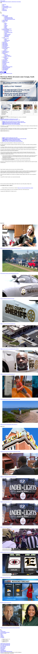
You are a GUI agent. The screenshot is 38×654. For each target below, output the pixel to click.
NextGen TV (4, 64)
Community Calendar (10, 1)
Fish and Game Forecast (8, 30)
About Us (15, 1)
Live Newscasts (2, 631)
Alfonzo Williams (5, 20)
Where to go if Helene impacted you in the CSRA (11, 140)
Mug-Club (6, 54)
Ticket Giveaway (7, 55)
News (3, 5)
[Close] (1, 13)
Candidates (6, 16)
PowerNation (4, 63)
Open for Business (5, 45)
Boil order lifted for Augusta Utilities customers (11, 123)
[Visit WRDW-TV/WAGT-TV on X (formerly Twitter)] (2, 72)
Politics (5, 27)
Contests (3, 53)
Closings (5, 33)
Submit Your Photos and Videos (7, 66)
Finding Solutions (5, 43)
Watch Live (4, 4)
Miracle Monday (5, 44)
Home (3, 14)
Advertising (19, 1)
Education (6, 25)
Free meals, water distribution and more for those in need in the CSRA (14, 138)
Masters (5, 39)
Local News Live (5, 60)
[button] (7, 15)
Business (5, 23)
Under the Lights (7, 40)
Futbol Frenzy (6, 38)
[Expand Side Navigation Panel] (1, 2)
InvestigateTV (4, 61)
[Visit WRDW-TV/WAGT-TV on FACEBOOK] (0, 72)
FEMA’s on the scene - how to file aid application (11, 124)
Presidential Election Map (8, 17)
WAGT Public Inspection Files (5, 644)
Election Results (4, 15)
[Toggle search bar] (0, 12)
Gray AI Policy (4, 70)
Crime (5, 24)
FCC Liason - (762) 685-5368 (5, 645)
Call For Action (4, 65)
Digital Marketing (5, 69)
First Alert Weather (5, 6)
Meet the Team (4, 48)
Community (2, 636)
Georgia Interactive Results (8, 18)
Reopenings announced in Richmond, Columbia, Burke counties (13, 122)
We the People (4, 10)
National (5, 26)
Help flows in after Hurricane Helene (11, 139)
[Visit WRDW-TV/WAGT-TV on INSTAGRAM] (3, 72)
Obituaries (6, 58)
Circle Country (4, 59)
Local (5, 22)
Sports (3, 8)
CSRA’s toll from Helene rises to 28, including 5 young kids (13, 121)
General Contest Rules (7, 56)
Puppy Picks (6, 41)
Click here (2, 652)
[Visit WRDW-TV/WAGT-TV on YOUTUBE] (5, 72)
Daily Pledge (6, 57)
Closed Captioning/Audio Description (6, 651)
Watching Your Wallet (5, 62)
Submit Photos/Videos (3, 1)
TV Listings (2, 637)
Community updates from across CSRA (10, 137)
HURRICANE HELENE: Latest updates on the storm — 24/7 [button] (10, 119)
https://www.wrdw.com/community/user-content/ (25, 187)
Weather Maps (6, 36)
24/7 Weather (6, 31)
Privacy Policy (2, 647)
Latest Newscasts (5, 7)
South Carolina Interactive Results (9, 19)
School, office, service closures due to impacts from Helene (12, 141)
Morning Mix (4, 9)
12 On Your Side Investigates (6, 28)
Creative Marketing (5, 68)
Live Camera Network (5, 47)
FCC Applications (3, 646)
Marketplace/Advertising (6, 67)
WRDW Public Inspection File (5, 643)
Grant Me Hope (4, 50)
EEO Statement (2, 648)
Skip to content (2, 0)
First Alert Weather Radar (8, 32)
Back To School (4, 52)
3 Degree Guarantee (7, 34)
